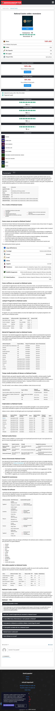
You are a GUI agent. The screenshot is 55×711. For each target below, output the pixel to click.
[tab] (27, 603)
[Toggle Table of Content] (13, 172)
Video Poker (27, 690)
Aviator (27, 676)
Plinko (27, 679)
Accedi (51, 644)
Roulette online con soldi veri (27, 687)
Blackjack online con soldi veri (27, 685)
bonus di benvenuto (19, 463)
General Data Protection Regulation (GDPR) (14, 701)
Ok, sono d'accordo (8, 705)
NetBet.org (18, 3)
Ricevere (27, 72)
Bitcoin (4, 418)
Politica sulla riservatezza (21, 706)
